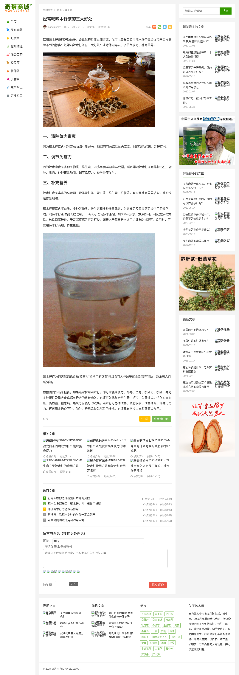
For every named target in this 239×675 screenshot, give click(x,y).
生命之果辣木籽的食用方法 (61, 466)
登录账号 (66, 546)
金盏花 (167, 625)
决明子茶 (175, 637)
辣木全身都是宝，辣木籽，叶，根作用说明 (74, 503)
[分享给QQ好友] (165, 27)
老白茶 (169, 613)
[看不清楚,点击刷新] (73, 584)
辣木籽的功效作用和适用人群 (66, 520)
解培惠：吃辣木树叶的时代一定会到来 (71, 514)
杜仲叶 (169, 648)
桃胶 (172, 642)
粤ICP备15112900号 (70, 668)
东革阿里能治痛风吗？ (196, 329)
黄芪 (176, 625)
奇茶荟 (55, 668)
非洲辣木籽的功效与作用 (63, 509)
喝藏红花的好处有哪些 (196, 340)
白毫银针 (157, 619)
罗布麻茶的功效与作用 (196, 240)
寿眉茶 (169, 619)
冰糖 (163, 642)
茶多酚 (158, 613)
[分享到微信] (159, 27)
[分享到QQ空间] (170, 27)
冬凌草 (156, 625)
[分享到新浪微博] (154, 27)
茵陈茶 (145, 637)
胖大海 (156, 654)
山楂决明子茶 (159, 637)
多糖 (163, 631)
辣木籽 (68, 10)
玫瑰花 (145, 625)
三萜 (154, 631)
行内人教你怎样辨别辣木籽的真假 (69, 498)
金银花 (158, 648)
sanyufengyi (54, 27)
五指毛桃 (146, 613)
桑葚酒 (145, 631)
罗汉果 (145, 654)
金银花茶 (146, 648)
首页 (59, 10)
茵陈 (172, 631)
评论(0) (90, 27)
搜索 (226, 11)
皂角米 (153, 642)
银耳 (143, 642)
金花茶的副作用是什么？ (197, 229)
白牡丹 (145, 619)
